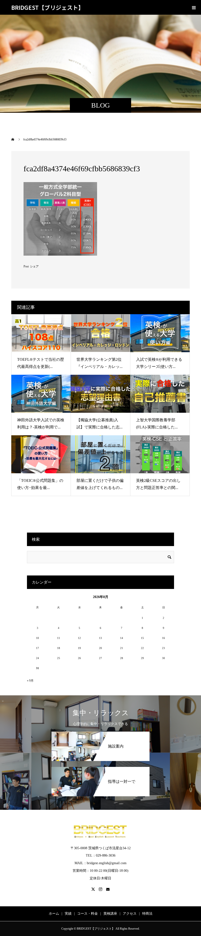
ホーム (54, 913)
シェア (34, 266)
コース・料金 (87, 913)
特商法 (147, 913)
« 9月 (30, 680)
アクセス (130, 913)
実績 (68, 913)
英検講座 (110, 913)
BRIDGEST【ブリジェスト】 (47, 7)
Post (26, 266)
